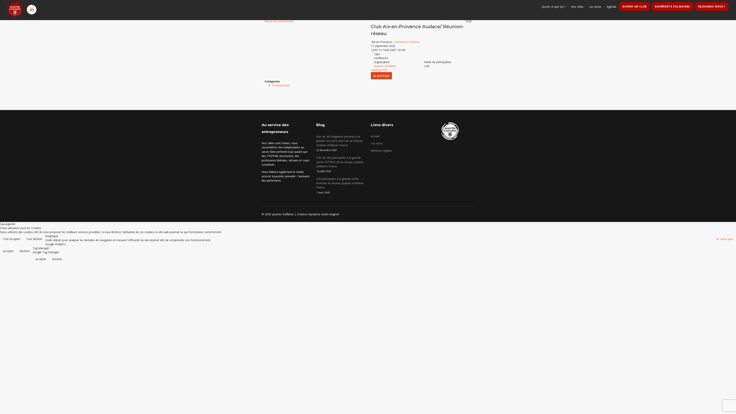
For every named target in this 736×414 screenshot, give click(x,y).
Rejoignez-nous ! (711, 6)
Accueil (375, 136)
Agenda (611, 6)
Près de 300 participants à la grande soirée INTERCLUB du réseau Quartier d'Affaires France (340, 164)
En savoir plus (724, 239)
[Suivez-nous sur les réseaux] (32, 9)
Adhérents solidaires (672, 6)
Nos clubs (577, 6)
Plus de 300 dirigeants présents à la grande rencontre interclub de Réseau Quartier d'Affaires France (339, 143)
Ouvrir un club (634, 6)
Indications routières (407, 42)
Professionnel (280, 85)
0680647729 (379, 70)
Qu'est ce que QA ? (553, 6)
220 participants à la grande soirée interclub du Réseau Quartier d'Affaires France (340, 185)
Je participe (381, 76)
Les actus (595, 6)
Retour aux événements (279, 21)
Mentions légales (381, 150)
